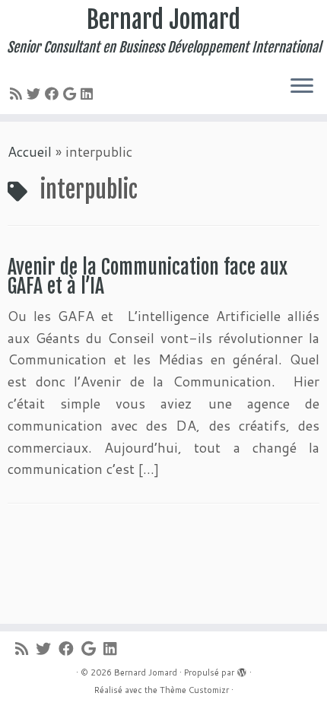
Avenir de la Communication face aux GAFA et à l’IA (147, 277)
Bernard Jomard (163, 19)
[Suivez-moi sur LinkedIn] (89, 93)
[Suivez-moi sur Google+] (72, 93)
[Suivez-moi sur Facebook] (54, 93)
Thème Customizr (194, 690)
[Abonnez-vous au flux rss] (18, 93)
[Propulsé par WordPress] (242, 669)
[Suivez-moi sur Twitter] (36, 93)
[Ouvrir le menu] (301, 86)
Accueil (30, 151)
